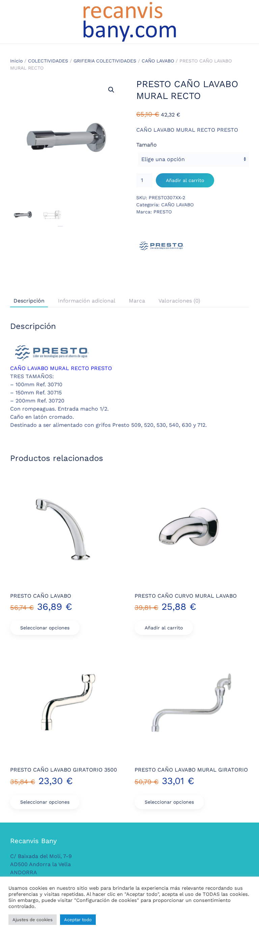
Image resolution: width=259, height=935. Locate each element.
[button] (111, 90)
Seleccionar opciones (44, 627)
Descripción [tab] (29, 300)
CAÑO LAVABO (158, 60)
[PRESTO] (161, 246)
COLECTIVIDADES (48, 60)
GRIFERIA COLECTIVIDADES (105, 60)
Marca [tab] (137, 300)
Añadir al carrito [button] (164, 627)
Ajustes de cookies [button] (32, 919)
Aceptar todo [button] (78, 919)
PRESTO (162, 211)
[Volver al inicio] (129, 22)
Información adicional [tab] (86, 300)
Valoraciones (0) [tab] (179, 300)
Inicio (16, 60)
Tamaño (146, 144)
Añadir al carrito (185, 180)
